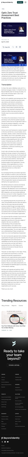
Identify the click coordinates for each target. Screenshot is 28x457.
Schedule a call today (14, 365)
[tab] (5, 306)
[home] (7, 2)
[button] (25, 2)
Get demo (20, 2)
